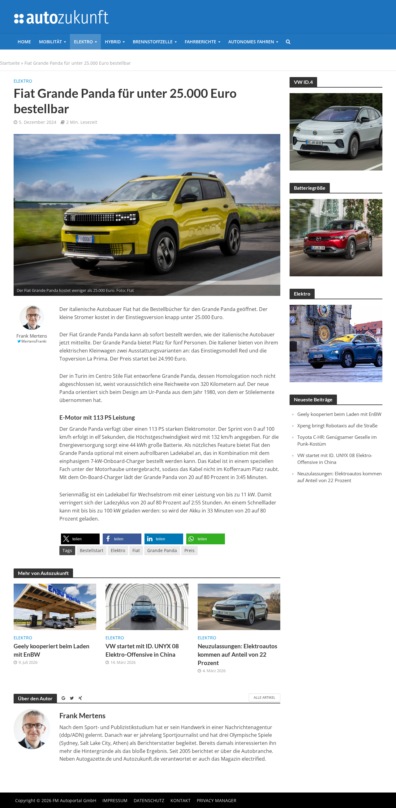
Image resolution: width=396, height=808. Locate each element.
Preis (189, 550)
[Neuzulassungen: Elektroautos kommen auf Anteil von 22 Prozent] (239, 606)
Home (24, 42)
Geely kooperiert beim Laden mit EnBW (51, 650)
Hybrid (113, 42)
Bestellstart (91, 550)
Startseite (10, 63)
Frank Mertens (31, 336)
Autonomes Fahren (251, 42)
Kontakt (180, 800)
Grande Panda (162, 550)
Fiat (136, 550)
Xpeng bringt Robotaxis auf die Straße (337, 425)
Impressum (114, 800)
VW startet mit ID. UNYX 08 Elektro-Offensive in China (142, 650)
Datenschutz (149, 800)
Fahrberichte (200, 42)
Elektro (83, 42)
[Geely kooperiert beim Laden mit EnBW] (55, 606)
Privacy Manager (216, 800)
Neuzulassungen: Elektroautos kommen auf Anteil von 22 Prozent (237, 654)
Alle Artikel (264, 697)
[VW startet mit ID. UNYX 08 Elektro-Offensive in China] (146, 606)
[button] (80, 539)
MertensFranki (33, 341)
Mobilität (50, 42)
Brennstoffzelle (153, 42)
